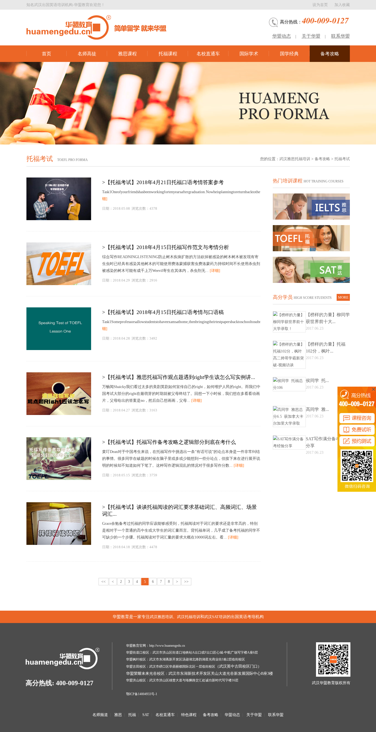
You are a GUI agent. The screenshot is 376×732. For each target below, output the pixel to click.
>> (186, 582)
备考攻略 (329, 53)
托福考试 (342, 159)
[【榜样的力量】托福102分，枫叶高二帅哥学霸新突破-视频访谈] (289, 365)
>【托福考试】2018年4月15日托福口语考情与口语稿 (163, 312)
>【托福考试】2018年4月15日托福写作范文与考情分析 (165, 247)
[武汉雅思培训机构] (102, 27)
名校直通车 (208, 53)
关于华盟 (311, 36)
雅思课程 (127, 53)
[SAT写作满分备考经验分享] (289, 446)
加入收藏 (342, 5)
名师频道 (100, 715)
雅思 (118, 715)
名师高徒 (87, 53)
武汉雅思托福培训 (294, 159)
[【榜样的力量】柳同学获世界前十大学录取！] (289, 329)
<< (103, 582)
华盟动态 (281, 36)
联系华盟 (340, 36)
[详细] (215, 271)
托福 (132, 715)
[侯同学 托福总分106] (289, 388)
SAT (145, 715)
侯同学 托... (317, 380)
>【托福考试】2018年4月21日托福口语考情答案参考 (163, 182)
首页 (46, 53)
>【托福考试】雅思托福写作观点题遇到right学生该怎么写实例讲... (178, 377)
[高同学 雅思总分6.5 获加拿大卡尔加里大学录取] (289, 423)
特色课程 (189, 715)
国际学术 (248, 53)
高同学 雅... (317, 409)
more (343, 297)
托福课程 (168, 53)
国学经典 (289, 53)
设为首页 (320, 5)
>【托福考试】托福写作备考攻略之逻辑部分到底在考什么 (169, 442)
